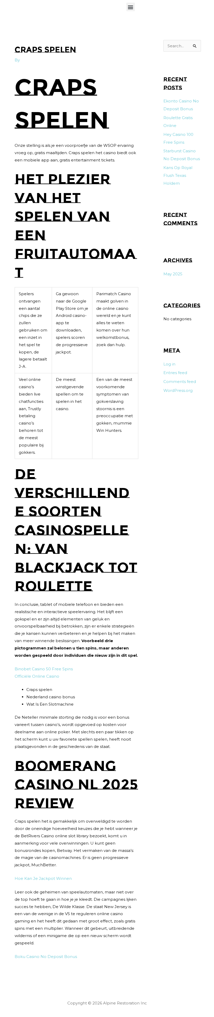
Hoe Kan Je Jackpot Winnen (43, 878)
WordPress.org (178, 390)
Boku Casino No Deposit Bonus (46, 956)
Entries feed (175, 372)
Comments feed (179, 381)
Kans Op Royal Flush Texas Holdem (177, 175)
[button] (130, 7)
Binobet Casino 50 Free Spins (44, 668)
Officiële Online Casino (37, 676)
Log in (169, 364)
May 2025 (172, 273)
